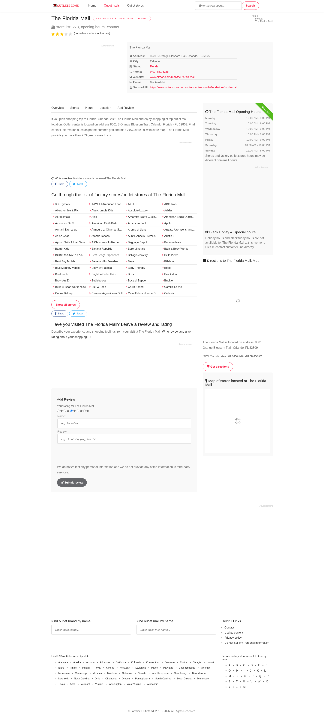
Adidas (168, 210)
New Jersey (180, 673)
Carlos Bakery (64, 293)
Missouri (97, 673)
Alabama (63, 662)
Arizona (90, 662)
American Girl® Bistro (105, 223)
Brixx (131, 274)
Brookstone (171, 274)
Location (105, 107)
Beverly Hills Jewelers (105, 261)
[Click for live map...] (238, 301)
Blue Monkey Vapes (67, 267)
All (244, 686)
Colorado (136, 662)
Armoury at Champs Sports (108, 229)
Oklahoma (110, 678)
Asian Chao (62, 235)
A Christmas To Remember (108, 242)
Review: (62, 431)
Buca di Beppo (137, 280)
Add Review (126, 107)
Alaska (77, 662)
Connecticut (152, 662)
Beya (131, 261)
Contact (229, 627)
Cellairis (169, 293)
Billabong (169, 261)
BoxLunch (61, 274)
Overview (57, 107)
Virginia (99, 684)
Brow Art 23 (62, 280)
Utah (72, 684)
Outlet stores (135, 5)
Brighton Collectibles (104, 274)
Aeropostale (62, 216)
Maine (154, 667)
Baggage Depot (137, 242)
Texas (61, 684)
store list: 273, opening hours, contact (87, 27)
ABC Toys (170, 204)
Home (92, 5)
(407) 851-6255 (159, 71)
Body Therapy (136, 267)
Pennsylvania (142, 678)
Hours (89, 107)
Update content (233, 632)
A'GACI (132, 204)
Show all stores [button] (66, 304)
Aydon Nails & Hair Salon (70, 242)
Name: (61, 416)
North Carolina (81, 678)
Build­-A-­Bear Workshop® (70, 286)
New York (63, 678)
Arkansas (105, 662)
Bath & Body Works (176, 248)
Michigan (205, 667)
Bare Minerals (136, 248)
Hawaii (210, 662)
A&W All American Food (106, 204)
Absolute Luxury (138, 210)
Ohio (97, 678)
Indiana (86, 667)
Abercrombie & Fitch (67, 210)
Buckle (168, 280)
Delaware (170, 662)
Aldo (94, 216)
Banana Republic (102, 248)
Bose (167, 267)
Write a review (63, 178)
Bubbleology (99, 280)
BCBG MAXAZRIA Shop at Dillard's (71, 255)
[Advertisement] (82, 73)
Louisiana (140, 667)
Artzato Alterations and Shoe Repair (180, 229)
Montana (112, 673)
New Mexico (199, 673)
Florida (154, 66)
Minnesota (64, 673)
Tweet (79, 184)
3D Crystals (62, 204)
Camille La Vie (173, 286)
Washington (115, 684)
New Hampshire (160, 673)
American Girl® (64, 223)
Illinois (73, 667)
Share (60, 184)
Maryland (168, 667)
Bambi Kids (62, 248)
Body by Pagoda (102, 267)
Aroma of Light (137, 229)
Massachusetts (186, 667)
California (121, 662)
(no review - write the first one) (92, 33)
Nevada (142, 673)
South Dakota (184, 678)
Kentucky (125, 667)
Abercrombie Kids (102, 210)
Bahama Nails (173, 242)
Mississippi (81, 673)
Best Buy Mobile (65, 261)
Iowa (97, 667)
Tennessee (203, 678)
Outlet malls (112, 5)
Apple (167, 223)
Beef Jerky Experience (105, 255)
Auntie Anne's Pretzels (142, 235)
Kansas (110, 667)
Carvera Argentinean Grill (107, 293)
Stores (74, 107)
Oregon (126, 678)
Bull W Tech (99, 286)
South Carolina (163, 678)
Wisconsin (152, 684)
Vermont (85, 684)
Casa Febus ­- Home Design (144, 293)
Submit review (73, 482)
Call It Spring (135, 286)
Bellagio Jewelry (138, 255)
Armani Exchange (66, 229)
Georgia (197, 662)
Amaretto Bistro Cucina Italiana (144, 216)
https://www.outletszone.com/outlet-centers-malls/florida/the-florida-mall (193, 87)
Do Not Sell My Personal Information (246, 642)
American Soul (137, 223)
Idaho (61, 667)
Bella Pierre (171, 255)
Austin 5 (169, 235)
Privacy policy (233, 637)
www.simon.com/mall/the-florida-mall (172, 76)
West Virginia (134, 684)
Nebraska (127, 673)
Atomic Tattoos (101, 235)
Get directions (219, 366)
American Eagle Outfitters (180, 216)
